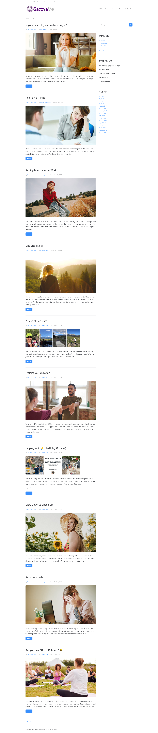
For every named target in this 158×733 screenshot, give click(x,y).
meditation (102, 41)
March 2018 (102, 118)
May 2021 (101, 99)
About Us (114, 9)
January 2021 (103, 108)
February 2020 (103, 111)
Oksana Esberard (32, 29)
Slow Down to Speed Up (39, 504)
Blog (120, 9)
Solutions (28, 18)
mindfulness (43, 29)
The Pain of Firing (35, 97)
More (29, 86)
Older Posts (29, 722)
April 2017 (101, 125)
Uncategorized (44, 175)
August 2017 (102, 123)
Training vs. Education (38, 372)
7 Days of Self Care (36, 321)
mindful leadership (45, 102)
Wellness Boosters (104, 9)
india (30, 488)
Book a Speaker (127, 9)
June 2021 (102, 96)
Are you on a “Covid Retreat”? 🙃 (44, 650)
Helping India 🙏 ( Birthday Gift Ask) (46, 448)
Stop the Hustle (34, 577)
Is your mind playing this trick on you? (46, 25)
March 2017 (102, 127)
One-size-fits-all (34, 245)
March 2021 (102, 103)
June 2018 (102, 115)
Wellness (101, 50)
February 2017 (103, 130)
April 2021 (101, 101)
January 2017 (103, 132)
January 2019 (103, 113)
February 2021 (103, 106)
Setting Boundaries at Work (41, 170)
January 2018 (103, 120)
